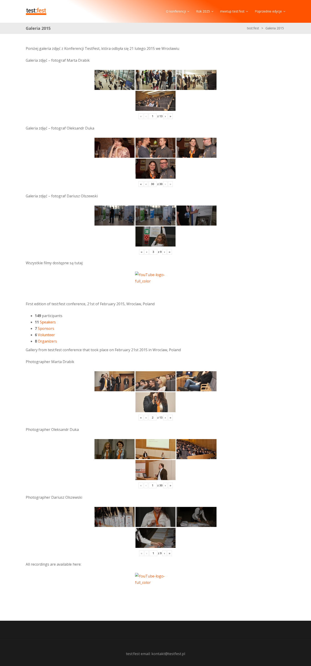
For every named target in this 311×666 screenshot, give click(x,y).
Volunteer (46, 334)
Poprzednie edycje (268, 11)
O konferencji (176, 11)
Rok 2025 (203, 11)
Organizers (47, 341)
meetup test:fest (232, 11)
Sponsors (46, 328)
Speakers (48, 322)
